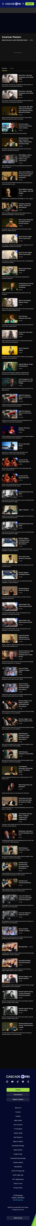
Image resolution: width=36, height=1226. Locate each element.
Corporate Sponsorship (18, 1158)
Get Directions (18, 1200)
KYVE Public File (18, 1175)
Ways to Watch (18, 1141)
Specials (4, 68)
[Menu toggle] (3, 4)
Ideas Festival (18, 1150)
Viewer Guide (18, 1133)
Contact (18, 1112)
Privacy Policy (18, 1188)
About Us (18, 1108)
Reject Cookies (18, 1099)
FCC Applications (18, 1179)
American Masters (11, 37)
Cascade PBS (16, 1207)
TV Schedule (18, 1129)
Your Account (18, 1125)
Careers (18, 1116)
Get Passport (18, 1137)
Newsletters (18, 1094)
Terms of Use (18, 1183)
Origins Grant (18, 1154)
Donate (29, 4)
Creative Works (18, 1162)
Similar (12, 68)
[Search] (23, 4)
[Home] (18, 1076)
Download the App (18, 1146)
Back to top (18, 1218)
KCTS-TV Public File (18, 1171)
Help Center (18, 1120)
